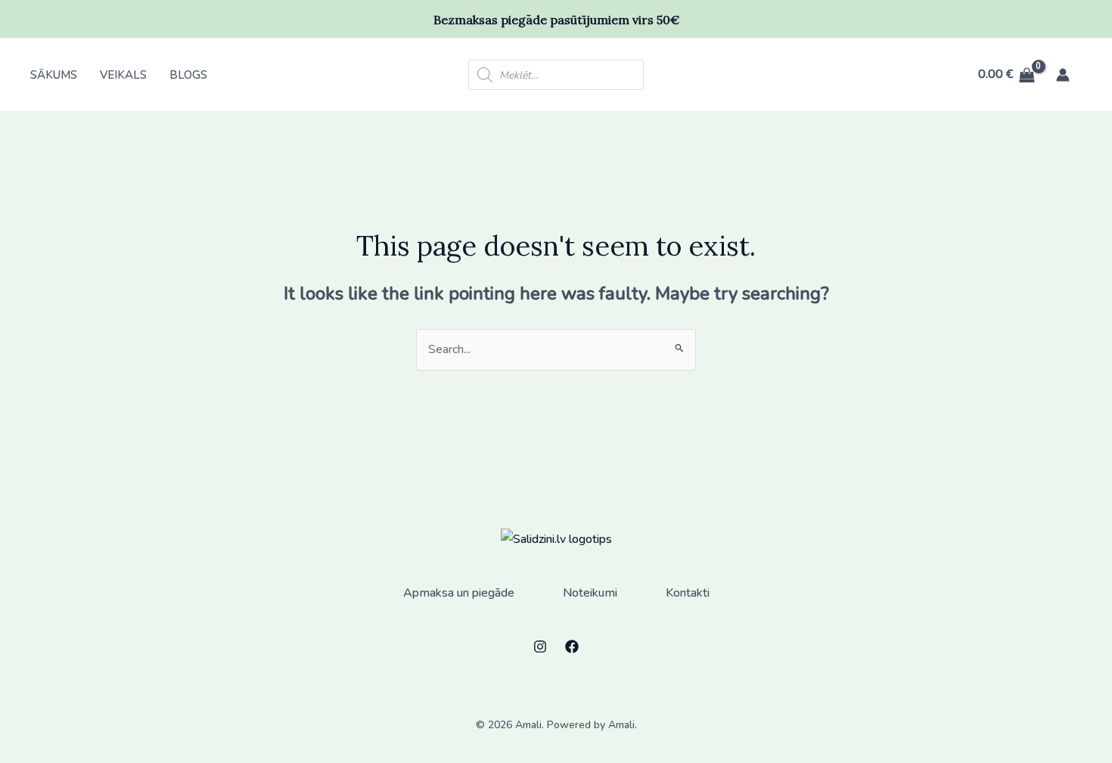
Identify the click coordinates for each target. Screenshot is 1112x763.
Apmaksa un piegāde (458, 593)
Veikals (123, 74)
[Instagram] (540, 646)
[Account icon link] (1063, 75)
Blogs (188, 74)
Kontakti (688, 593)
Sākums (53, 74)
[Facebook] (572, 646)
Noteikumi (590, 593)
